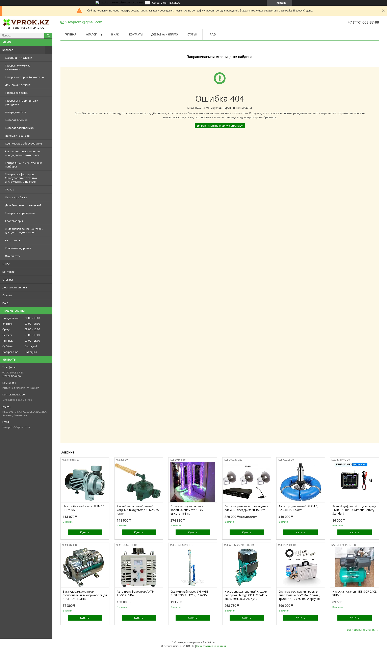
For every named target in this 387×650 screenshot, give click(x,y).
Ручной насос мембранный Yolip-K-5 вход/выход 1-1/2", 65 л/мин (138, 509)
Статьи (7, 295)
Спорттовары (14, 221)
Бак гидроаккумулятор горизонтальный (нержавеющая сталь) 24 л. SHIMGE (85, 595)
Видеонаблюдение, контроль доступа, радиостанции (24, 230)
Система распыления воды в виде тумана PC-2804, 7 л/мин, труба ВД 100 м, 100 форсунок (299, 595)
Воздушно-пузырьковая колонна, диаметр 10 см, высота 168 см (187, 509)
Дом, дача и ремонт (17, 85)
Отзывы (7, 279)
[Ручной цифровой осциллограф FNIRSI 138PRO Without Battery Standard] (354, 482)
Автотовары (13, 240)
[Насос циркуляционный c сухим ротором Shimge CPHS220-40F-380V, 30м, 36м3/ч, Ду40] (247, 567)
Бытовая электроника (19, 128)
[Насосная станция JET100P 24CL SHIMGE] (354, 567)
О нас (5, 264)
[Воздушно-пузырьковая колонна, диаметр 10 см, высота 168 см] (193, 482)
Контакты (8, 272)
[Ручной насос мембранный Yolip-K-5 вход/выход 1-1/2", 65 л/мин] (139, 482)
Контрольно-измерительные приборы (24, 164)
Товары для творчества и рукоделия (21, 102)
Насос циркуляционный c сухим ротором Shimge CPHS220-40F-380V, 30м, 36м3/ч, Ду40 (246, 595)
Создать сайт (160, 2)
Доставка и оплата (14, 287)
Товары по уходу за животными (17, 67)
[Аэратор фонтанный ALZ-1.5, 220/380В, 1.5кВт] (301, 482)
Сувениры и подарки (18, 57)
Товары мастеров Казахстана (24, 77)
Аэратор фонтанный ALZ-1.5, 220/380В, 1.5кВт (298, 508)
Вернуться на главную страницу (222, 125)
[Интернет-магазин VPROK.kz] (26, 22)
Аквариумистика (16, 112)
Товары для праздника (20, 213)
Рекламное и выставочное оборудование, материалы (22, 153)
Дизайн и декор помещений (23, 205)
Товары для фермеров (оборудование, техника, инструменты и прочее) (21, 178)
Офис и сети (12, 256)
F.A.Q (5, 303)
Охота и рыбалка (16, 197)
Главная (70, 34)
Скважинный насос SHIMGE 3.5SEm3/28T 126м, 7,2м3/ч (189, 593)
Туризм (9, 189)
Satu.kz (211, 642)
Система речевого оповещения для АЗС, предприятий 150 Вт (246, 508)
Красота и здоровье (18, 248)
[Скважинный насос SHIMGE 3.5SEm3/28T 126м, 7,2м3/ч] (193, 567)
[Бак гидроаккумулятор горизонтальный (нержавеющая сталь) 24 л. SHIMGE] (85, 567)
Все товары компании (361, 629)
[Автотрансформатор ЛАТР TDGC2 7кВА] (139, 567)
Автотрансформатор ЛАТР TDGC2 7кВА (135, 593)
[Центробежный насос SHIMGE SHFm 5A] (85, 482)
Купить (84, 532)
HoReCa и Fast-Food (17, 135)
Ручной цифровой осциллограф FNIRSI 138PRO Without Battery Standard (354, 509)
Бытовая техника (16, 120)
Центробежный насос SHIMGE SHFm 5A (83, 508)
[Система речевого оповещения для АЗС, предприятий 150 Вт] (247, 482)
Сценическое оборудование (23, 143)
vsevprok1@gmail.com (16, 427)
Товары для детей (16, 93)
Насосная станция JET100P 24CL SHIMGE (354, 593)
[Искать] (48, 36)
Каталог (7, 50)
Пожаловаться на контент (211, 646)
